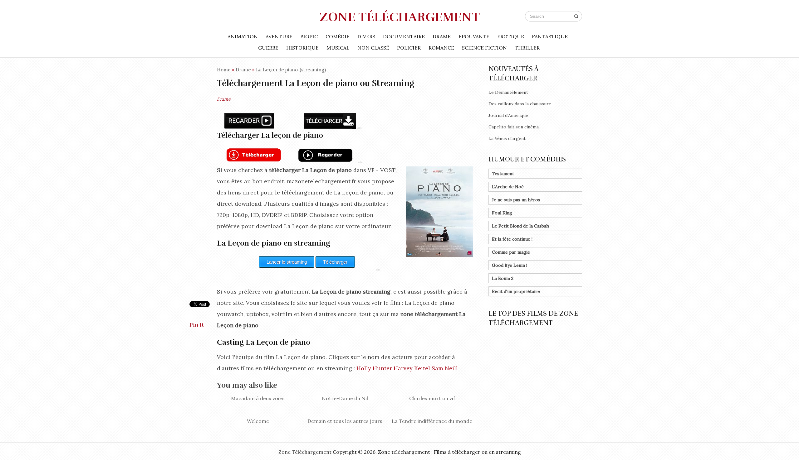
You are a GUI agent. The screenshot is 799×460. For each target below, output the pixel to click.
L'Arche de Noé (508, 186)
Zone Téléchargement (400, 17)
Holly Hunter (374, 368)
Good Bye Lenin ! (509, 265)
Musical (338, 47)
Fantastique (550, 36)
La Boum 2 (502, 278)
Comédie (338, 36)
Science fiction (484, 47)
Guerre (268, 47)
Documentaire (404, 36)
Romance (441, 47)
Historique (302, 47)
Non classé (373, 47)
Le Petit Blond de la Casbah (520, 226)
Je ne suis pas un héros (516, 200)
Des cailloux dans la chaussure (519, 104)
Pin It (196, 324)
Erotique (510, 36)
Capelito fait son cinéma (513, 127)
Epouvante (473, 36)
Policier (409, 47)
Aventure (279, 36)
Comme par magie (511, 252)
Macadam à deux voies (258, 398)
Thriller (527, 47)
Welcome (258, 421)
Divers (366, 36)
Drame (442, 36)
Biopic (309, 36)
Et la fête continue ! (512, 239)
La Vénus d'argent (507, 138)
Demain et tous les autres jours (344, 421)
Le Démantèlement (508, 92)
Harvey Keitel (412, 368)
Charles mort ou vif (432, 398)
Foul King (502, 213)
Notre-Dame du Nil (345, 398)
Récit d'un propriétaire (516, 291)
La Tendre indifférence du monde (432, 421)
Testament (503, 173)
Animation (243, 36)
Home (224, 70)
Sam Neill (445, 368)
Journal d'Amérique (508, 115)
